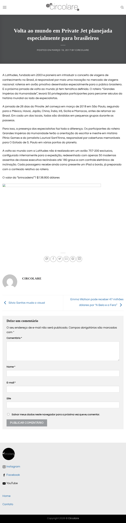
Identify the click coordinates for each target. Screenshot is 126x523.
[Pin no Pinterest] (73, 259)
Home (6, 496)
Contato (7, 504)
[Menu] (4, 7)
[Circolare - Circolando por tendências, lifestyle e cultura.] (63, 7)
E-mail (11, 382)
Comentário (14, 338)
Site (9, 398)
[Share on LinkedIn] (79, 259)
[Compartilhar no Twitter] (60, 259)
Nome (11, 366)
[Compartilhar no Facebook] (53, 259)
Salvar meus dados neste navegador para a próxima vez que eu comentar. (56, 414)
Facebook (13, 474)
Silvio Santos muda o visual (26, 302)
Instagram (13, 466)
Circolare (82, 50)
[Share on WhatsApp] (47, 259)
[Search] (122, 7)
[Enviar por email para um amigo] (66, 259)
